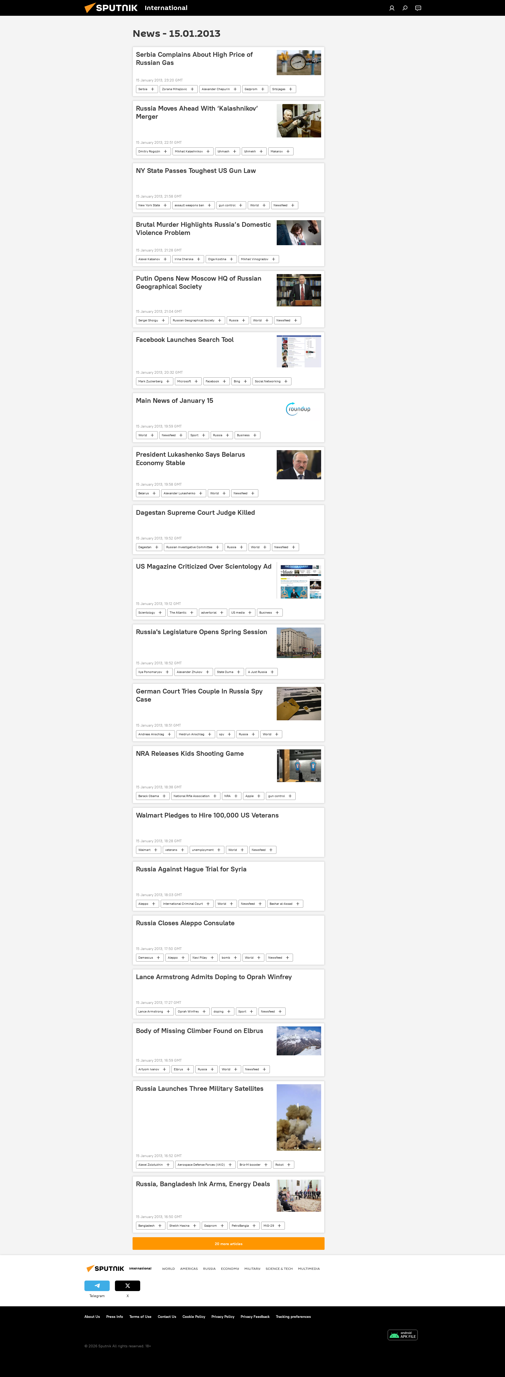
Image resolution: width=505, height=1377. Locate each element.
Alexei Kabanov (149, 259)
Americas (189, 1268)
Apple (249, 796)
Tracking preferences (293, 1316)
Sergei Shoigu (148, 320)
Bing (237, 381)
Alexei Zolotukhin (150, 1165)
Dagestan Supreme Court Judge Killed (195, 512)
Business (243, 435)
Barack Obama (148, 796)
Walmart (144, 850)
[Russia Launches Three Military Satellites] (299, 1117)
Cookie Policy (194, 1316)
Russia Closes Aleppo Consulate (185, 923)
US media (238, 612)
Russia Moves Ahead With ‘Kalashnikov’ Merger (197, 112)
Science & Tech (279, 1268)
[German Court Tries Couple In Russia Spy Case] (299, 703)
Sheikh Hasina (179, 1225)
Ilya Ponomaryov (150, 672)
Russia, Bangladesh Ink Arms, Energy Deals (203, 1184)
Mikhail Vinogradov (254, 259)
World (254, 205)
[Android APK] (403, 1336)
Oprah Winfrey (188, 1011)
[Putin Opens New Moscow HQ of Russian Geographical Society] (299, 290)
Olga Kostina (217, 259)
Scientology (146, 612)
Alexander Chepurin (216, 89)
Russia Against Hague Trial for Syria (191, 869)
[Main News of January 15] (299, 409)
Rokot (279, 1165)
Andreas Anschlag (151, 734)
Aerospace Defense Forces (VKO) (201, 1165)
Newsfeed (280, 205)
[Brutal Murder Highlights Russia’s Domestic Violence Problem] (299, 232)
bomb (226, 957)
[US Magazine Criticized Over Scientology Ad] (299, 580)
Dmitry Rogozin (149, 151)
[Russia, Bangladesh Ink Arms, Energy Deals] (299, 1196)
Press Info (114, 1316)
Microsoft (184, 381)
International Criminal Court (183, 904)
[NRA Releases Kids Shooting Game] (299, 765)
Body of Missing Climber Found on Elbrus (199, 1030)
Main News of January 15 (174, 400)
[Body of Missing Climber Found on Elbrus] (299, 1040)
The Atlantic (178, 612)
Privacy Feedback (255, 1316)
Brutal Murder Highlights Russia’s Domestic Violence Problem (203, 228)
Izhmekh (250, 151)
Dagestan (145, 547)
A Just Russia (257, 672)
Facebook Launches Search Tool (185, 339)
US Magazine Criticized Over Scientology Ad (204, 566)
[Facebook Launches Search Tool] (299, 351)
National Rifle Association (192, 796)
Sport (194, 435)
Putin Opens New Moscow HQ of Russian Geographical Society (198, 282)
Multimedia (309, 1268)
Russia (233, 320)
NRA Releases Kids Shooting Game (190, 753)
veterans (171, 850)
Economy (230, 1268)
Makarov (277, 151)
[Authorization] (392, 8)
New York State (149, 205)
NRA (227, 796)
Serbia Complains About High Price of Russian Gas (194, 58)
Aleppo (143, 904)
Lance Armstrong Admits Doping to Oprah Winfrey (214, 977)
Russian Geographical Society (193, 320)
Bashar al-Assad (281, 904)
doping (219, 1011)
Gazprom (251, 89)
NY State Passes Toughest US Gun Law (196, 170)
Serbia (142, 89)
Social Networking (268, 381)
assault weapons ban (189, 205)
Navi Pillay (200, 957)
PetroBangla (240, 1225)
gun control (227, 205)
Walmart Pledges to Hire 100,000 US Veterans (207, 815)
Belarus (143, 493)
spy (221, 734)
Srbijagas (278, 89)
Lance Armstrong (150, 1011)
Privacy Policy (222, 1316)
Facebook (212, 381)
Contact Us (167, 1316)
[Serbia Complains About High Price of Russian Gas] (299, 62)
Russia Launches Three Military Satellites (200, 1088)
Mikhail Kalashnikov (189, 151)
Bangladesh (146, 1225)
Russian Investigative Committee (189, 547)
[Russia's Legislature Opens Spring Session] (299, 643)
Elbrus (178, 1069)
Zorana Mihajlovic (174, 89)
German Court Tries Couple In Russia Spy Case (199, 695)
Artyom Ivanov (148, 1069)
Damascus (145, 957)
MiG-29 (269, 1225)
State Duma (225, 672)
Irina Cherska (184, 259)
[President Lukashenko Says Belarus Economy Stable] (299, 464)
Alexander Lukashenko (179, 493)
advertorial (208, 612)
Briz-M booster (250, 1165)
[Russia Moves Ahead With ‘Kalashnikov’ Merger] (299, 120)
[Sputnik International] (113, 14)
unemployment (203, 850)
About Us (92, 1316)
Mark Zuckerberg (150, 381)
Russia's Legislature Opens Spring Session (201, 632)
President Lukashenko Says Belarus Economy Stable (190, 458)
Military (252, 1268)
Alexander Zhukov (189, 672)
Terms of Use (140, 1316)
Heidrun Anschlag (191, 734)
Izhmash (223, 151)
